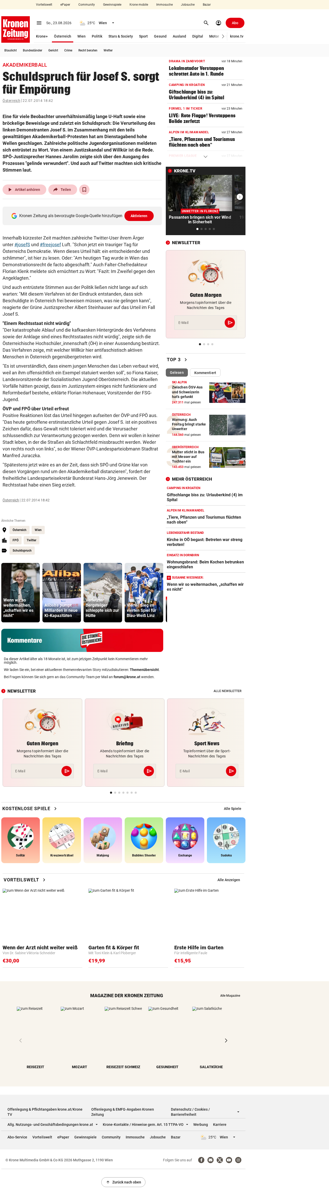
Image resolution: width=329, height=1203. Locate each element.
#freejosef (50, 244)
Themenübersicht (144, 670)
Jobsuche (188, 4)
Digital (197, 36)
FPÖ (16, 540)
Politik (97, 36)
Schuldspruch (22, 550)
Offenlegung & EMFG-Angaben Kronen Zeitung (122, 1112)
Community (86, 4)
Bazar (207, 4)
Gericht (53, 50)
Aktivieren (139, 216)
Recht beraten (87, 50)
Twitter (31, 540)
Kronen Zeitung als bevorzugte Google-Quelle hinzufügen (83, 215)
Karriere (219, 1124)
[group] (20, 592)
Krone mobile (139, 4)
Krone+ (42, 36)
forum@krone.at (127, 677)
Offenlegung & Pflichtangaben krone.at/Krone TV (45, 1112)
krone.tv (236, 36)
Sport (143, 36)
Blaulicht (10, 50)
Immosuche (164, 4)
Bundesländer (32, 50)
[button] (223, 36)
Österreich (62, 36)
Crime (68, 50)
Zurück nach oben (123, 1182)
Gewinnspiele (112, 4)
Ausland (179, 36)
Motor (214, 36)
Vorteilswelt (44, 4)
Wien (81, 36)
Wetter (108, 50)
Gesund (160, 36)
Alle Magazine (230, 995)
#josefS (22, 244)
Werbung (200, 1124)
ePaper (65, 4)
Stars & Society (120, 36)
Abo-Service (17, 1137)
